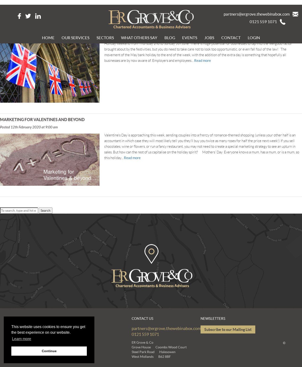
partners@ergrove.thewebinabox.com (257, 14)
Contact (231, 37)
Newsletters (213, 318)
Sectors (105, 37)
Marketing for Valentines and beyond (42, 119)
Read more (202, 61)
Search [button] (45, 210)
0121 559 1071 (263, 21)
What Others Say (139, 37)
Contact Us (142, 318)
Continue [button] (49, 351)
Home (48, 37)
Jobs (209, 37)
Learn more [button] (21, 339)
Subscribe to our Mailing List (228, 329)
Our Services (75, 37)
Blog (169, 37)
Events (189, 37)
